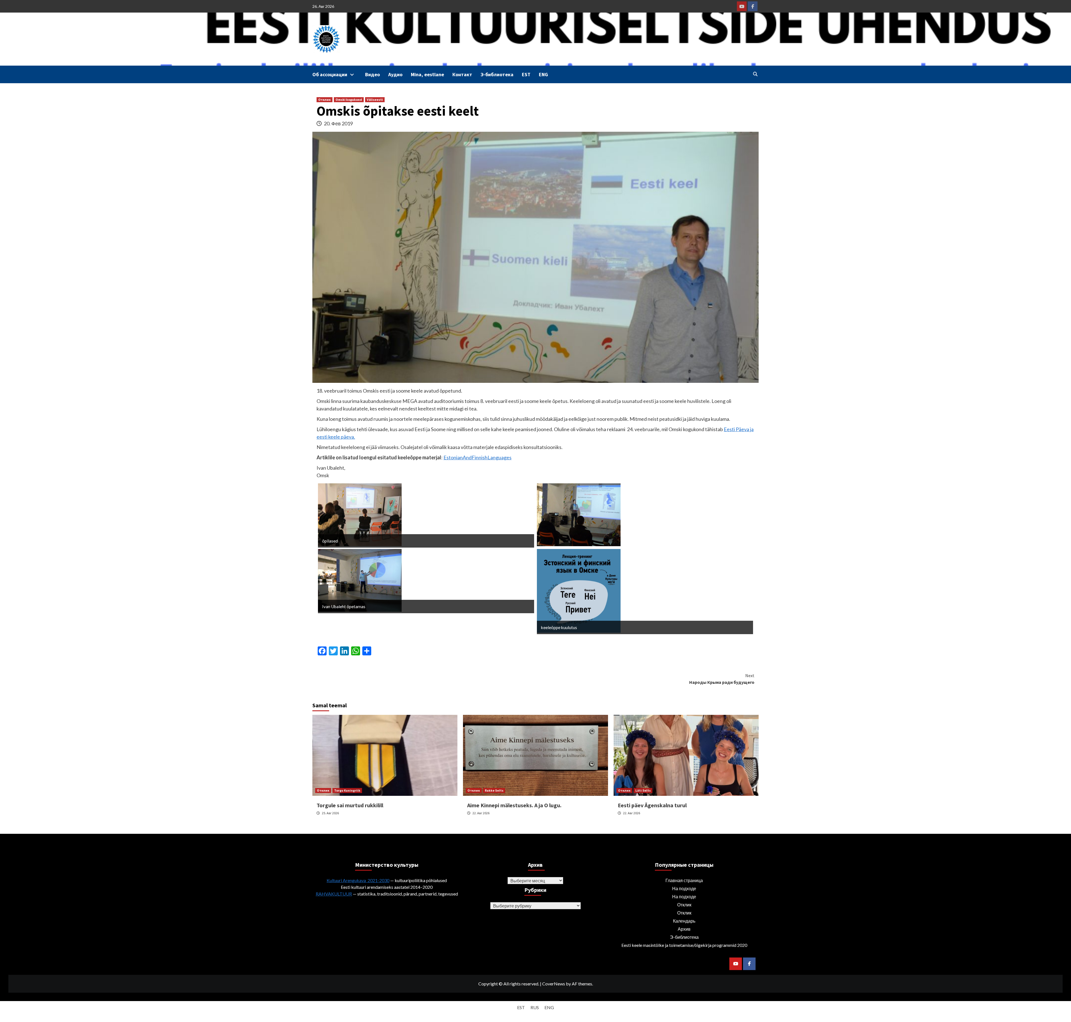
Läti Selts (643, 790)
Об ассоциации (329, 74)
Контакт (462, 74)
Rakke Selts (494, 790)
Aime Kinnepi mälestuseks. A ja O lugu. (514, 805)
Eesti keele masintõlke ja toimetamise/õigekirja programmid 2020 (684, 945)
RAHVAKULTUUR (334, 893)
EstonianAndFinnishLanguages (477, 457)
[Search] (755, 74)
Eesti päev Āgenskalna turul (652, 805)
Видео (372, 74)
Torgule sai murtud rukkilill (350, 805)
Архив (684, 929)
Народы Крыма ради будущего (721, 679)
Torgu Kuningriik (347, 790)
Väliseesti (375, 99)
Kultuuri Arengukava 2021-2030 (358, 880)
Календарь (684, 920)
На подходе (684, 888)
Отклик (324, 99)
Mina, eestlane (427, 74)
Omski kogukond (349, 99)
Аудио (395, 74)
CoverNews (553, 983)
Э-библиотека (497, 74)
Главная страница (684, 880)
